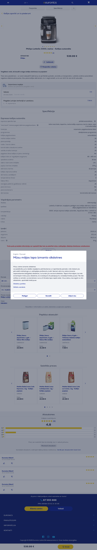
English (15, 254)
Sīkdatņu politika (19, 284)
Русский (22, 254)
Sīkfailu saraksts (19, 287)
